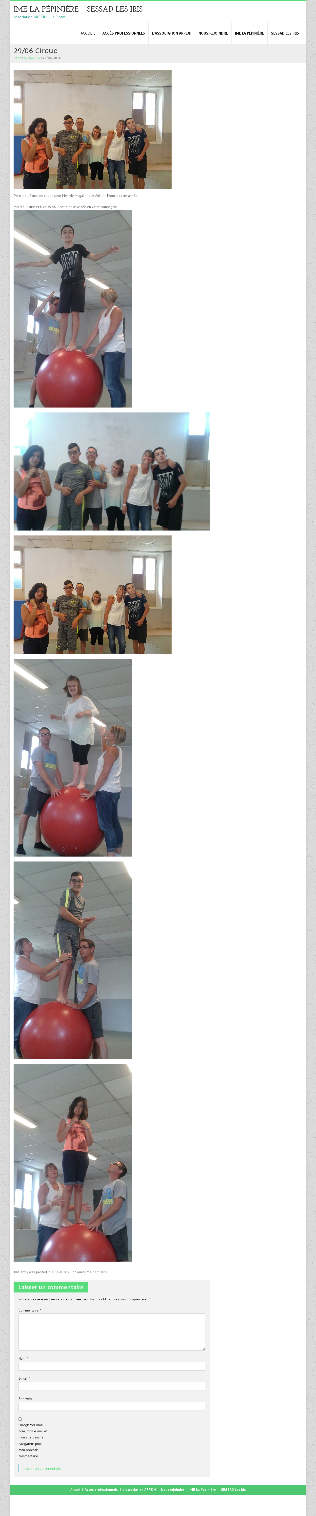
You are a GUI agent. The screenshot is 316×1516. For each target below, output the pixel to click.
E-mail (24, 1378)
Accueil (88, 33)
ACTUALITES (32, 58)
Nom (23, 1358)
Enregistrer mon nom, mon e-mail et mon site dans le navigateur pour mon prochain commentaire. (33, 1440)
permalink (100, 1272)
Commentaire (30, 1310)
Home (17, 58)
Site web (25, 1398)
